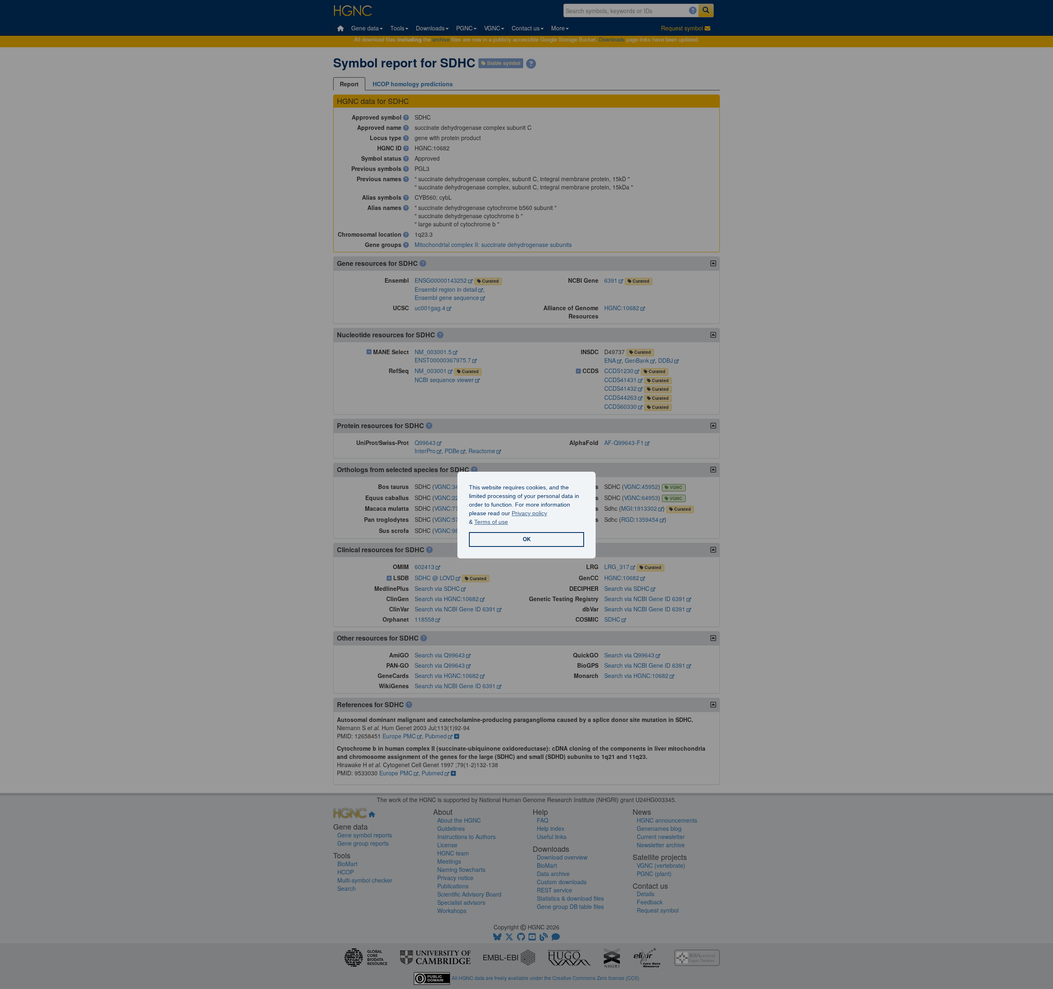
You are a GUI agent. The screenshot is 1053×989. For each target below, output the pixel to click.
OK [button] (527, 539)
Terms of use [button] (491, 522)
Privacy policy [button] (529, 513)
